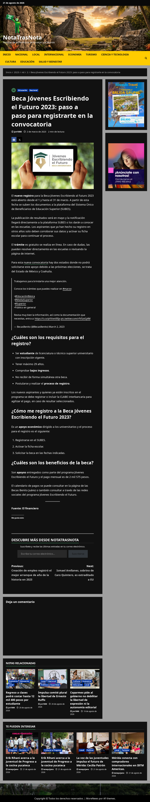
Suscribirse (78, 553)
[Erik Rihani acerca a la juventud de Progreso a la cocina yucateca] (22, 743)
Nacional (21, 54)
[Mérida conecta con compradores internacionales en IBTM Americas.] (128, 743)
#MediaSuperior (24, 299)
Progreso (13, 750)
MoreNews (92, 798)
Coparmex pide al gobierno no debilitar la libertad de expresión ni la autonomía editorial (84, 700)
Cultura (10, 61)
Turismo (91, 54)
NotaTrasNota (22, 37)
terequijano (13, 769)
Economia (74, 54)
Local (36, 54)
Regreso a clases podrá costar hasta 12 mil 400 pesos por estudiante (20, 698)
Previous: (31, 572)
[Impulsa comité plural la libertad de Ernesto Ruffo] (52, 679)
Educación (27, 61)
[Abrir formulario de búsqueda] (146, 58)
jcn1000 (18, 131)
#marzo (67, 288)
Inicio (7, 54)
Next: (74, 572)
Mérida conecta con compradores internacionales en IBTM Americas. (128, 763)
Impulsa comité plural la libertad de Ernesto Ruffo (52, 696)
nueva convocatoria (36, 262)
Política (44, 685)
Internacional (54, 54)
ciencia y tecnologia (115, 54)
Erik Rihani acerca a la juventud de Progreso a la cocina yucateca (21, 761)
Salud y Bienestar (50, 61)
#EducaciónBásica (25, 296)
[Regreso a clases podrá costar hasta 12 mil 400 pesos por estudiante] (20, 679)
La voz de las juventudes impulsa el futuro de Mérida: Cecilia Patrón (92, 761)
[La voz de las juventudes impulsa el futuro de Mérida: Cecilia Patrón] (92, 743)
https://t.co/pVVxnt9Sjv (47, 318)
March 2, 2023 (56, 326)
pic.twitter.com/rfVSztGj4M (76, 318)
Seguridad (54, 685)
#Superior (20, 303)
